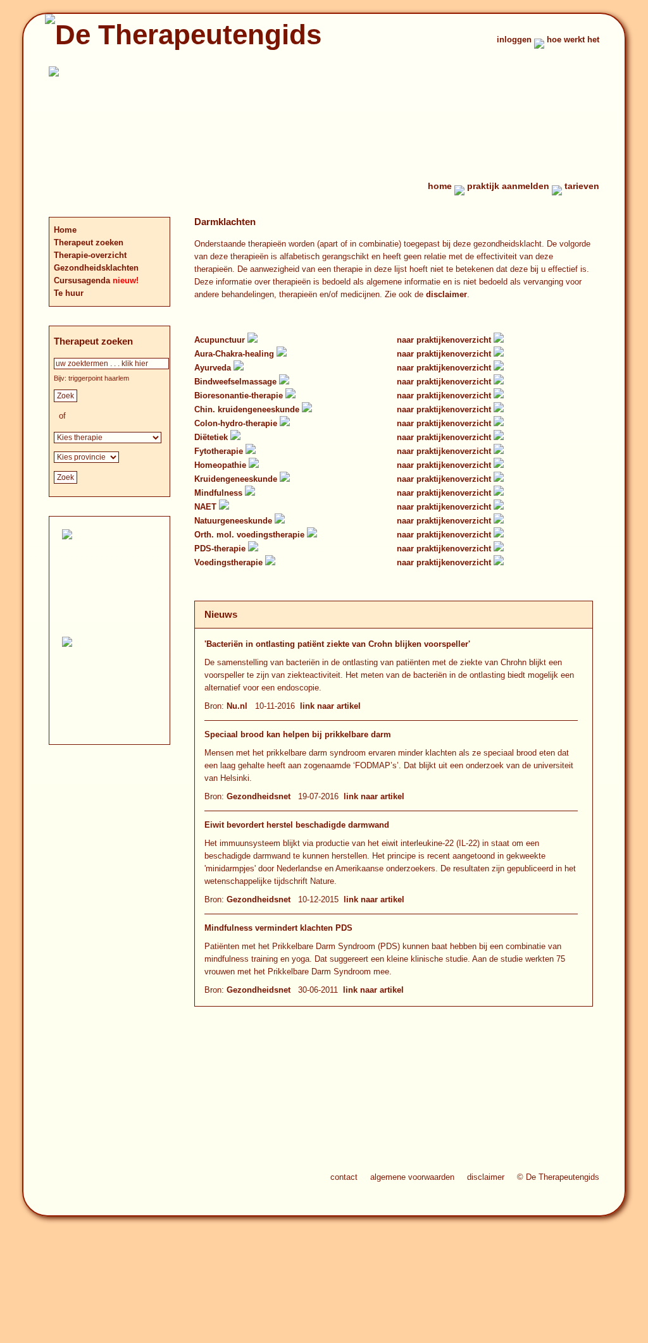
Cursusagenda (83, 280)
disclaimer (446, 294)
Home (65, 230)
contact (344, 1177)
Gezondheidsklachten (96, 268)
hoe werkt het (573, 39)
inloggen (514, 39)
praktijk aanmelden (508, 186)
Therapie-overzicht (90, 255)
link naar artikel (330, 706)
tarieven (581, 186)
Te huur (69, 293)
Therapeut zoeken (88, 242)
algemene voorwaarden (412, 1177)
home (440, 186)
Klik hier (119, 700)
